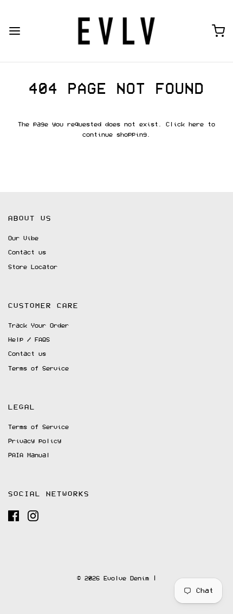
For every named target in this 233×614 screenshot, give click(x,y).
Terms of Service (38, 368)
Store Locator (32, 267)
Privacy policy (34, 441)
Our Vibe (23, 238)
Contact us (27, 252)
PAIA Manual (29, 455)
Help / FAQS (29, 339)
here (196, 124)
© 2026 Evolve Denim (113, 578)
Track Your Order (38, 325)
